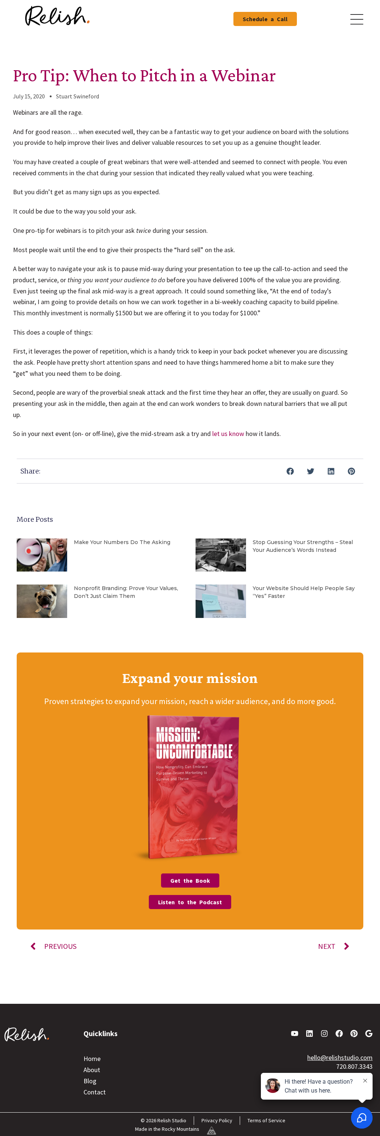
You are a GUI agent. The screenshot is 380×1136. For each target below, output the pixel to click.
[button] (290, 471)
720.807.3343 (354, 1066)
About (91, 1069)
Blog (89, 1081)
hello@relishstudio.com (340, 1057)
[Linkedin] (309, 1033)
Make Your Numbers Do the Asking (122, 542)
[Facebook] (339, 1033)
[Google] (368, 1033)
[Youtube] (294, 1033)
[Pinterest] (354, 1033)
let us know (228, 433)
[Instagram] (324, 1033)
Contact (94, 1092)
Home (92, 1058)
